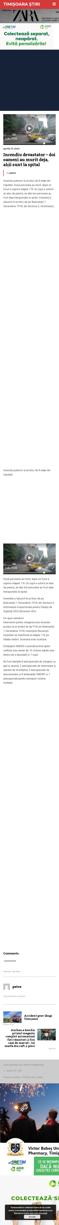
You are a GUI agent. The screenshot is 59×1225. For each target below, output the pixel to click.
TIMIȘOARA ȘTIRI (21, 4)
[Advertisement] (29, 79)
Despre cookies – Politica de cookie (23, 1077)
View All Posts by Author (14, 996)
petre (13, 173)
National (7, 971)
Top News (16, 971)
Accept (32, 1216)
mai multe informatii (38, 1213)
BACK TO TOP (14, 1070)
